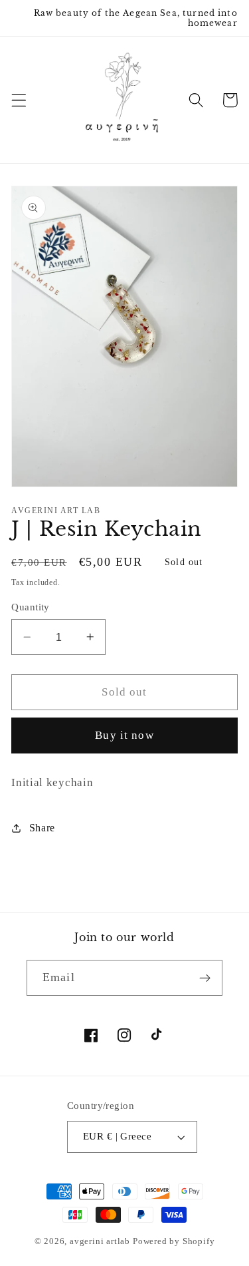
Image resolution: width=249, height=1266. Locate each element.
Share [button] (42, 827)
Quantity (30, 607)
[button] (19, 100)
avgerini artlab (100, 1241)
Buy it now (124, 735)
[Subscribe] (205, 978)
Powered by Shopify (174, 1241)
